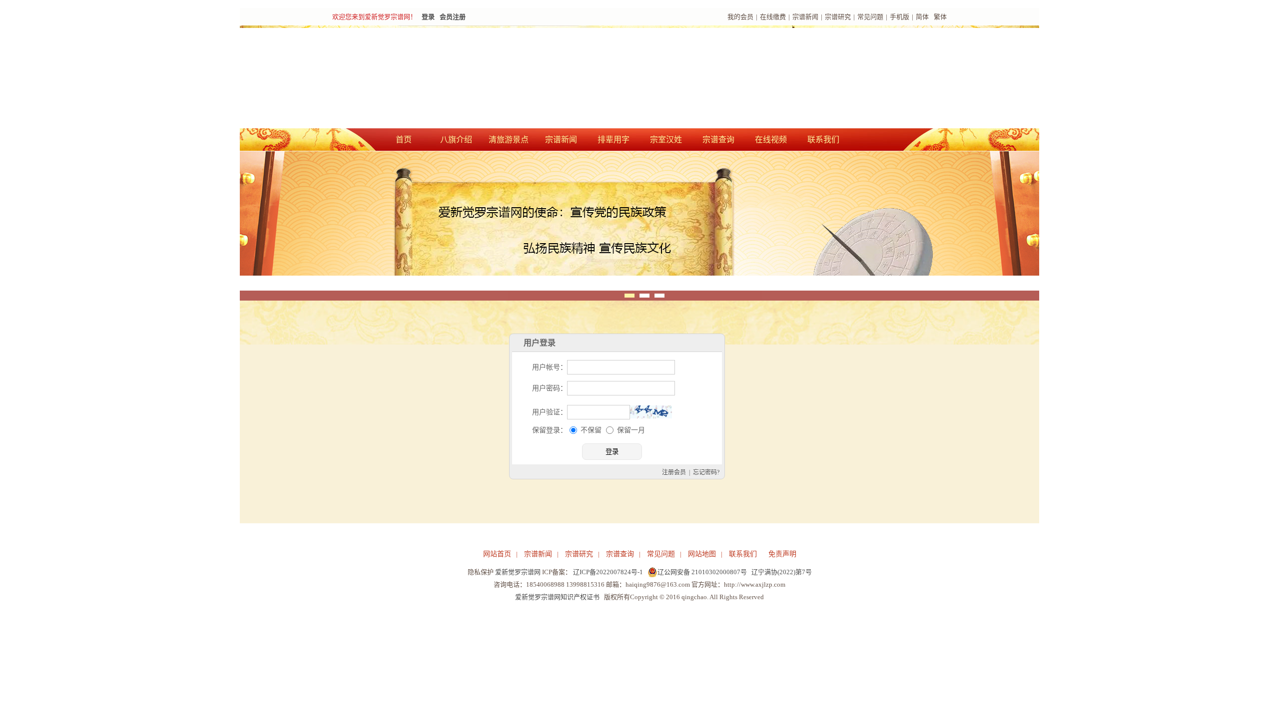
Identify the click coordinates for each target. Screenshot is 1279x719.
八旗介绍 (456, 139)
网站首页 (497, 554)
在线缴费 (773, 16)
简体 (922, 16)
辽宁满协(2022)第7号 (781, 572)
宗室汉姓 (666, 139)
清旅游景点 (509, 139)
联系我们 (823, 139)
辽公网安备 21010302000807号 (702, 572)
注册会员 (679, 474)
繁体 (940, 16)
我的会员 (740, 16)
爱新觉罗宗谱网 (518, 572)
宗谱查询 (718, 139)
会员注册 (453, 16)
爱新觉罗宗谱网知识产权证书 (557, 597)
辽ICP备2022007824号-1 (608, 572)
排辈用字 (614, 139)
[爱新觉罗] (515, 77)
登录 (428, 16)
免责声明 (782, 554)
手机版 (899, 16)
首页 (404, 139)
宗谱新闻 (805, 16)
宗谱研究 (838, 16)
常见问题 (870, 16)
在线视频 (771, 139)
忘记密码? (711, 474)
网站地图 (702, 554)
